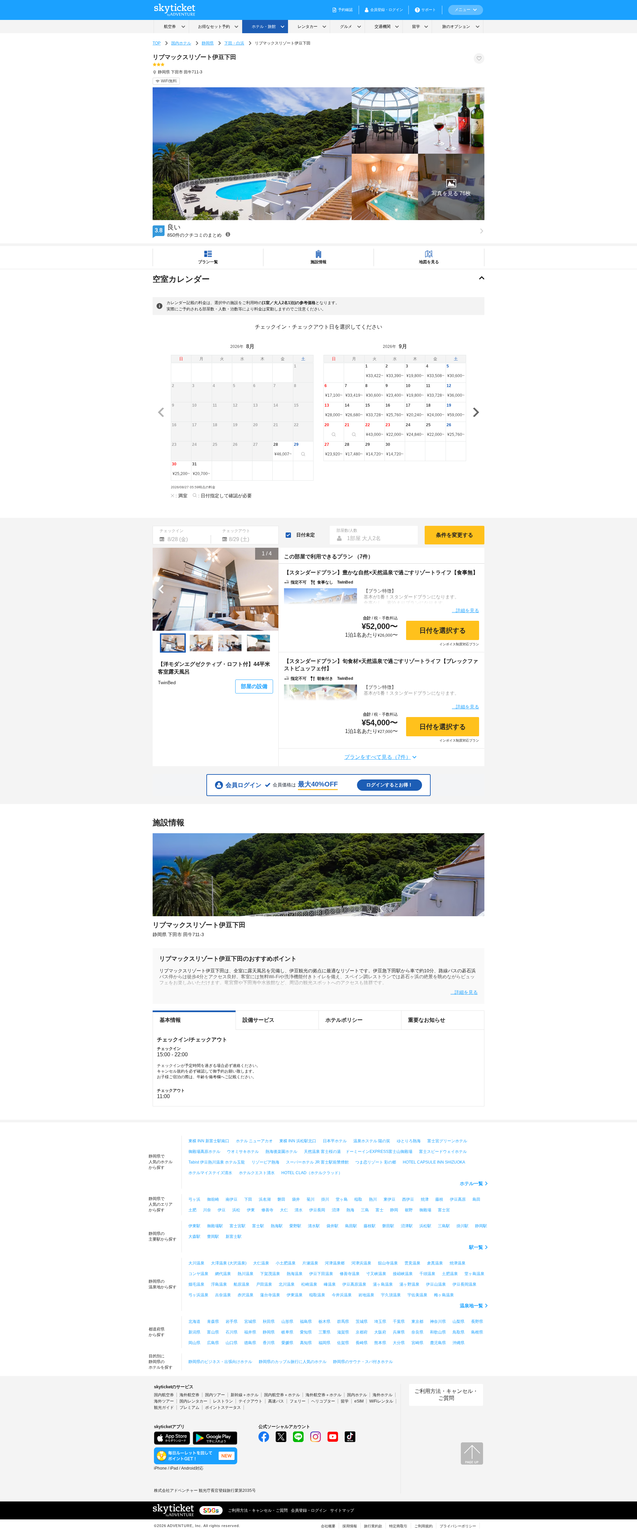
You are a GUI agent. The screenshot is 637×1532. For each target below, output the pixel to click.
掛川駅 (462, 1226)
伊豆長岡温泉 (464, 1284)
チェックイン (171, 531)
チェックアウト (236, 531)
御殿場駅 (215, 1226)
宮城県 (250, 1321)
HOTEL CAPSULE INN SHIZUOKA (434, 1162)
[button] (451, 187)
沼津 (336, 1210)
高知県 (306, 1342)
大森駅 (194, 1236)
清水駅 (314, 1226)
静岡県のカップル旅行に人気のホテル (292, 1361)
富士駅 (258, 1226)
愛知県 (306, 1332)
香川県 (269, 1342)
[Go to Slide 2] (201, 643)
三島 (365, 1210)
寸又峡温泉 (376, 1273)
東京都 (417, 1321)
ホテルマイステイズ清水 (210, 1172)
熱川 (373, 1199)
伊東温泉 (295, 1295)
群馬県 (343, 1321)
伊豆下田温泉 (321, 1273)
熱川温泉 (245, 1273)
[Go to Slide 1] (173, 643)
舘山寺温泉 (388, 1263)
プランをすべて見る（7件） (377, 757)
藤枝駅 (370, 1226)
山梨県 (458, 1321)
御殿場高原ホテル (204, 1151)
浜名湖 (265, 1199)
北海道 (194, 1321)
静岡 (394, 1210)
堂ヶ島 (342, 1199)
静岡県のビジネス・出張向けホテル (220, 1361)
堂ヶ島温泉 (474, 1273)
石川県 (232, 1332)
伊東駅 (194, 1226)
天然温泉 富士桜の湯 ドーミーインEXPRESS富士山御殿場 (358, 1151)
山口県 (232, 1342)
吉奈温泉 (223, 1295)
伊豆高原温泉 (354, 1284)
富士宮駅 (238, 1226)
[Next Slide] (270, 589)
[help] (228, 234)
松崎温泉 (309, 1284)
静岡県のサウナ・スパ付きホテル (363, 1361)
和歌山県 (438, 1332)
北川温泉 (287, 1284)
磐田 (281, 1199)
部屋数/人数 (346, 530)
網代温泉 (223, 1273)
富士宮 (444, 1210)
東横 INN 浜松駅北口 (297, 1141)
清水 (299, 1210)
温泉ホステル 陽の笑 (371, 1141)
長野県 (477, 1321)
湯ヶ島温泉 (383, 1284)
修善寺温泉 (350, 1273)
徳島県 (250, 1342)
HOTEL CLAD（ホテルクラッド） (311, 1172)
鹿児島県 (438, 1342)
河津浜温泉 (361, 1263)
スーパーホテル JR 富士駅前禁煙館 (317, 1162)
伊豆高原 (458, 1199)
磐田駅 (388, 1226)
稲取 (358, 1199)
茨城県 (362, 1321)
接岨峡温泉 (403, 1273)
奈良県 (417, 1332)
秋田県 (269, 1321)
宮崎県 (417, 1342)
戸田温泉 (264, 1284)
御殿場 (425, 1210)
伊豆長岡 (317, 1210)
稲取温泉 (317, 1295)
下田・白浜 (234, 43)
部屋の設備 (254, 686)
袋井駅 (332, 1226)
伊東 (251, 1210)
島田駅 (351, 1226)
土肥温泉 (450, 1273)
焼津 (425, 1199)
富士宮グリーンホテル (447, 1141)
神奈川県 (438, 1321)
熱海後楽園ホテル (281, 1151)
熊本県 (380, 1342)
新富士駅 (234, 1236)
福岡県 (324, 1342)
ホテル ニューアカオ (254, 1141)
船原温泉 (241, 1284)
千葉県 (399, 1321)
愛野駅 (295, 1226)
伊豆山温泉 (436, 1284)
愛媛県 (287, 1342)
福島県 (306, 1321)
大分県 (399, 1342)
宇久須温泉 (391, 1295)
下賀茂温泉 (270, 1273)
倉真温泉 (435, 1263)
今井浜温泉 (342, 1295)
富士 (380, 1210)
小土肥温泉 (286, 1263)
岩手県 (232, 1321)
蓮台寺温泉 (270, 1295)
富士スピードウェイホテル (443, 1151)
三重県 (324, 1332)
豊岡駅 (213, 1236)
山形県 (287, 1321)
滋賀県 (343, 1332)
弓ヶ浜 (194, 1199)
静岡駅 (481, 1226)
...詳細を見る (465, 610)
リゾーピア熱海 (265, 1162)
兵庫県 (399, 1332)
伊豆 (222, 1210)
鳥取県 (458, 1332)
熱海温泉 (295, 1273)
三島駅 (444, 1226)
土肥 (192, 1210)
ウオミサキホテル (243, 1151)
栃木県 (324, 1321)
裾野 (409, 1210)
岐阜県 (287, 1332)
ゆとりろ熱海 (409, 1141)
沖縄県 (458, 1342)
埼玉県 (380, 1321)
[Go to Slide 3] (230, 643)
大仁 (284, 1210)
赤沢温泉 (245, 1295)
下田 (248, 1199)
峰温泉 (330, 1284)
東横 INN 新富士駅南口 (208, 1141)
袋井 (296, 1199)
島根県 (477, 1332)
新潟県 (194, 1332)
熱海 (350, 1210)
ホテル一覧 (471, 1183)
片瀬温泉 (310, 1263)
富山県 (213, 1332)
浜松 (236, 1210)
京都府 (362, 1332)
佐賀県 (343, 1342)
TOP (157, 43)
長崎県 (362, 1342)
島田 (476, 1199)
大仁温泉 (261, 1263)
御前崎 (213, 1199)
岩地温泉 (366, 1295)
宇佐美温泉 (417, 1295)
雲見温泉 (412, 1263)
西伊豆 (408, 1199)
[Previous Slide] (161, 589)
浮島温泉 (219, 1284)
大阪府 (380, 1332)
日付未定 (305, 534)
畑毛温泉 (196, 1284)
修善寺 (267, 1210)
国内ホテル (181, 43)
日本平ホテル (335, 1141)
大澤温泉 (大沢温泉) (229, 1263)
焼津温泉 (457, 1263)
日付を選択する (442, 630)
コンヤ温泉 (198, 1273)
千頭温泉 (427, 1273)
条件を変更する (454, 535)
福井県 (250, 1332)
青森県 (213, 1321)
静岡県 (208, 43)
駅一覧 (476, 1247)
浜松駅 (425, 1226)
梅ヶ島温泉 (444, 1295)
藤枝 (439, 1199)
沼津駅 (407, 1226)
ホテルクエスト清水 (257, 1172)
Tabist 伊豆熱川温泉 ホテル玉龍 (216, 1162)
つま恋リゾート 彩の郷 (375, 1162)
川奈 (207, 1210)
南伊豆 (232, 1199)
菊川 (311, 1199)
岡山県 (194, 1342)
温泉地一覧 (471, 1305)
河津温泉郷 (335, 1263)
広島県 (213, 1342)
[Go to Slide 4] (258, 643)
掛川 (325, 1199)
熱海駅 (277, 1226)
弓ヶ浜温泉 (198, 1295)
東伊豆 (389, 1199)
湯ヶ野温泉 (409, 1284)
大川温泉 (196, 1263)
